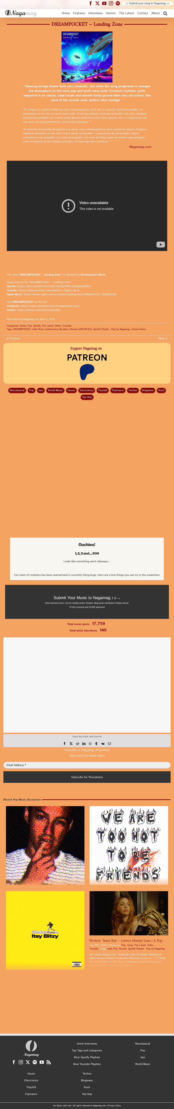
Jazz (40, 390)
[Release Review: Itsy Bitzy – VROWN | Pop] (45, 930)
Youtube (67, 326)
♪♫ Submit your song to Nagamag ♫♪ (147, 3)
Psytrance (118, 390)
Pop (30, 326)
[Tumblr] (96, 743)
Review (123, 948)
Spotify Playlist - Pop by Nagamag (111, 329)
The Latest (47, 326)
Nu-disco (64, 329)
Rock (161, 390)
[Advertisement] (87, 420)
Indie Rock (38, 329)
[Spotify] (35, 1062)
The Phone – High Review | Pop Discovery (37, 890)
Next (161, 338)
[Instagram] (21, 1062)
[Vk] (103, 743)
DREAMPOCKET (22, 329)
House (71, 390)
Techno (132, 390)
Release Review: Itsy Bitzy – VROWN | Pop (38, 975)
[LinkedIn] (84, 743)
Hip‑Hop (87, 397)
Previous (15, 338)
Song (130, 945)
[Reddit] (77, 743)
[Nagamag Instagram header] (112, 3)
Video (58, 326)
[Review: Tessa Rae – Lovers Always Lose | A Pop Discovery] (129, 913)
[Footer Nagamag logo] (31, 1041)
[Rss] (49, 1062)
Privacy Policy (114, 1105)
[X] (71, 743)
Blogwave (148, 390)
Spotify (36, 326)
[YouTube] (42, 1062)
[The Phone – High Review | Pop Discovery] (45, 845)
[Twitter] (28, 1062)
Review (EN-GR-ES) (81, 329)
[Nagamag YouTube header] (105, 3)
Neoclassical (17, 390)
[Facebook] (64, 743)
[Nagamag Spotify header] (119, 3)
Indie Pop (112, 948)
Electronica (86, 390)
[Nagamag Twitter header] (98, 3)
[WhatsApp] (90, 743)
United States (138, 329)
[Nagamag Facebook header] (92, 3)
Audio (23, 326)
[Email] (109, 743)
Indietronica (51, 329)
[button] (165, 13)
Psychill (102, 390)
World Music (55, 390)
